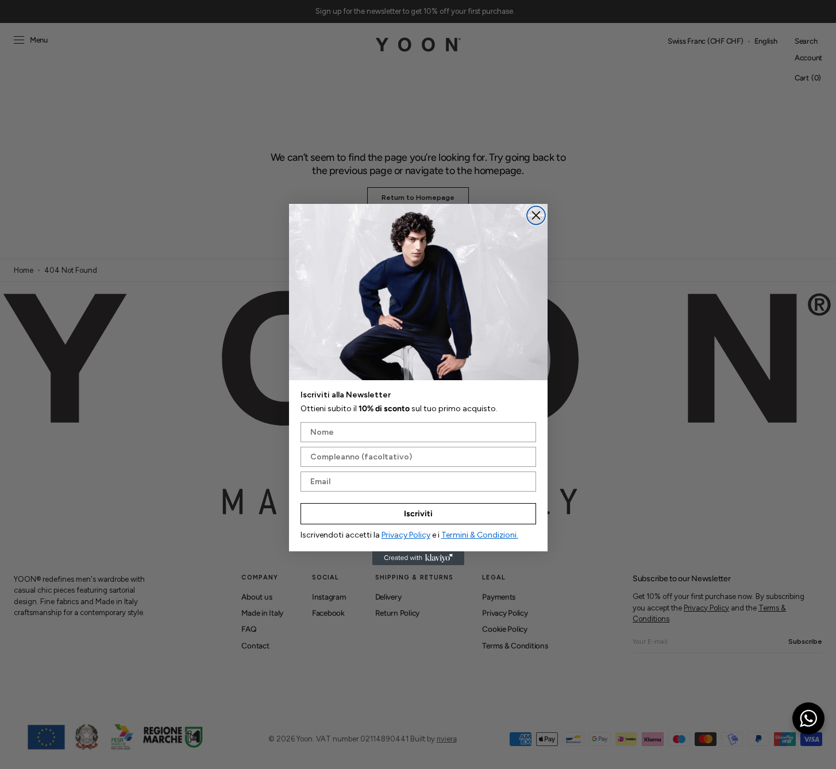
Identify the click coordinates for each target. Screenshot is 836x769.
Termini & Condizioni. (479, 535)
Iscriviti (418, 514)
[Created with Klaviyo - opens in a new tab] (418, 558)
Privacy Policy (406, 535)
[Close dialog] (536, 215)
